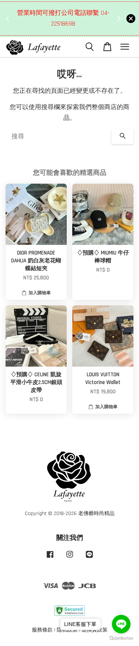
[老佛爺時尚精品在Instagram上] (69, 558)
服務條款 (42, 630)
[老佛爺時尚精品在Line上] (89, 558)
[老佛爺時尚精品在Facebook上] (50, 558)
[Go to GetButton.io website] (121, 638)
